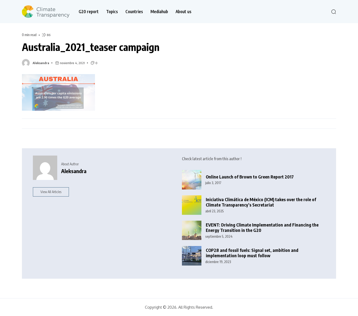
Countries (134, 12)
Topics (112, 12)
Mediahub (159, 12)
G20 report (89, 12)
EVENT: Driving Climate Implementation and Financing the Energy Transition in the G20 (262, 227)
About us (183, 12)
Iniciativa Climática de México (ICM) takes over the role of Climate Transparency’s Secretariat (261, 202)
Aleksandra (41, 63)
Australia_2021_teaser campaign (91, 47)
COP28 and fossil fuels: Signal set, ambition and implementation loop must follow (252, 252)
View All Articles (50, 192)
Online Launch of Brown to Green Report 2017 (250, 176)
